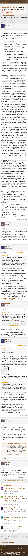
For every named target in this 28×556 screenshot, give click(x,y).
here (5, 11)
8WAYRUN (18, 554)
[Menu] (2, 1)
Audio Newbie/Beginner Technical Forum (14, 512)
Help (24, 548)
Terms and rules (11, 548)
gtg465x (6, 501)
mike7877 (6, 491)
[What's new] (23, 1)
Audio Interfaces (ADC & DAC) (15, 491)
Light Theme (5, 545)
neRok (3, 22)
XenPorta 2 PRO (4, 554)
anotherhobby (7, 530)
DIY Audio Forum (14, 530)
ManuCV (6, 520)
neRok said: (4, 312)
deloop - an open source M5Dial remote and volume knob (13, 528)
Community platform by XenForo (13, 552)
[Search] (26, 1)
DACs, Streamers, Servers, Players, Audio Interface (15, 502)
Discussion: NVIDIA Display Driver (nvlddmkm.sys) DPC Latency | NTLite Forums (13, 298)
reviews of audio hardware (10, 7)
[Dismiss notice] (25, 6)
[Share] (24, 31)
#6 (26, 425)
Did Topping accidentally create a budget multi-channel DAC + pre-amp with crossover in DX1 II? (15, 498)
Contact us (3, 548)
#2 (26, 228)
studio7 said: (5, 255)
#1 (26, 31)
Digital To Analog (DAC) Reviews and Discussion (14, 521)
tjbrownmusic (7, 511)
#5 (26, 345)
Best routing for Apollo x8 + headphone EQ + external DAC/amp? (15, 509)
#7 (26, 468)
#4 (26, 309)
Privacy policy (19, 548)
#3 (26, 252)
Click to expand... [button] (14, 325)
